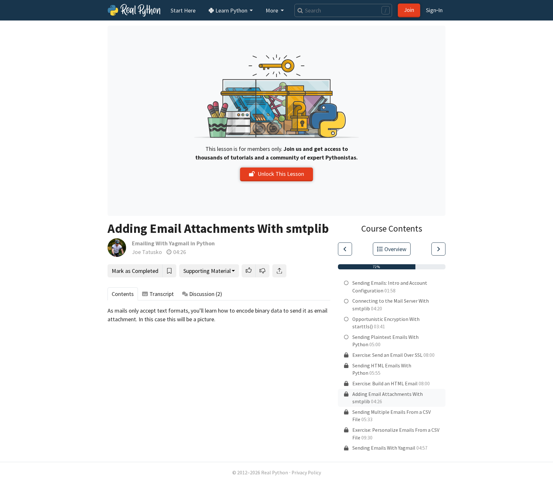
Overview (395, 249)
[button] (249, 270)
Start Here (183, 10)
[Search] (298, 10)
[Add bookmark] (169, 270)
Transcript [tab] (161, 294)
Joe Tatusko (147, 252)
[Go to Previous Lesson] (345, 249)
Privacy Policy (306, 473)
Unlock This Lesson (281, 173)
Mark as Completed (135, 270)
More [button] (272, 10)
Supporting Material (207, 270)
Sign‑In (434, 10)
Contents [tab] (123, 294)
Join (409, 9)
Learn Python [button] (231, 10)
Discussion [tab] (205, 294)
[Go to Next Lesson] (438, 249)
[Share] (279, 270)
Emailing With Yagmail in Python (173, 243)
